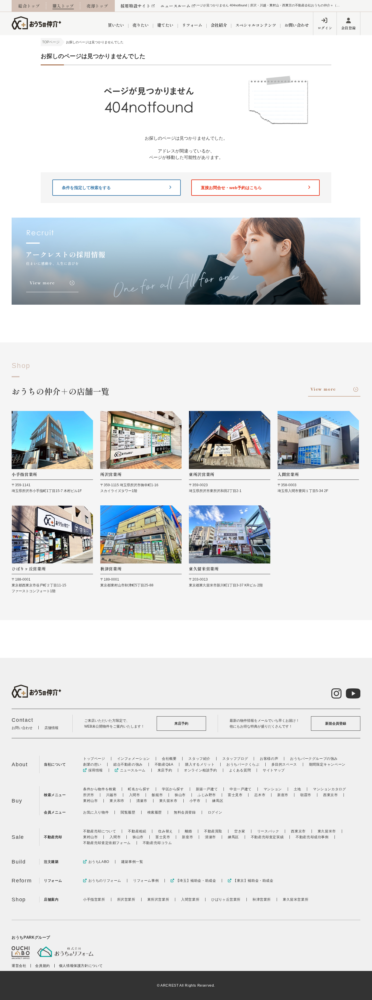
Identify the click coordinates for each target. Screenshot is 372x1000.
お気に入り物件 (96, 812)
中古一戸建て (241, 789)
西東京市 (330, 795)
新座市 (282, 795)
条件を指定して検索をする (86, 187)
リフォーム (192, 25)
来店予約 (181, 723)
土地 (297, 789)
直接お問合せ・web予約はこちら (231, 187)
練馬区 (217, 801)
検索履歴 (154, 812)
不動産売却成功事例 (312, 837)
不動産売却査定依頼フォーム (107, 843)
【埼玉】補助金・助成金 (196, 881)
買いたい (116, 25)
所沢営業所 (126, 899)
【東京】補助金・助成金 (253, 881)
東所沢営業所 (158, 899)
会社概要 (169, 759)
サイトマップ (274, 770)
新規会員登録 (335, 723)
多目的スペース (284, 764)
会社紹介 (219, 25)
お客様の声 (269, 759)
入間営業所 (190, 899)
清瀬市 (141, 801)
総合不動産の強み (128, 764)
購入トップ (63, 6)
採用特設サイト (136, 6)
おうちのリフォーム (104, 881)
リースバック (268, 831)
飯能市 (157, 795)
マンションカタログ (329, 789)
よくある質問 (240, 770)
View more (323, 389)
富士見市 (235, 795)
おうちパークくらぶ (242, 764)
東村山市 (90, 801)
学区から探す (173, 789)
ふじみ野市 (207, 795)
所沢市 (88, 795)
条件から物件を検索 (99, 789)
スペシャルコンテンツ (255, 25)
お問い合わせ (297, 25)
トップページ (94, 759)
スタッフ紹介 (199, 759)
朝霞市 (305, 795)
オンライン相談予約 (200, 770)
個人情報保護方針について (81, 966)
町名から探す (139, 789)
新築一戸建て (207, 789)
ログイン (325, 27)
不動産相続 (137, 831)
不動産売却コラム (157, 843)
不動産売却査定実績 (267, 837)
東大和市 (117, 801)
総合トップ (29, 6)
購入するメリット (199, 764)
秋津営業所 (262, 899)
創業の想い (92, 764)
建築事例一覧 (132, 862)
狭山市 (180, 795)
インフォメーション (133, 759)
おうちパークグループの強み (314, 759)
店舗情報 (51, 728)
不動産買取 (213, 831)
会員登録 (348, 27)
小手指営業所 (94, 899)
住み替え (165, 831)
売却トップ (97, 6)
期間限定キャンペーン (327, 764)
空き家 (239, 831)
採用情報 (95, 770)
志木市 (259, 795)
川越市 (111, 795)
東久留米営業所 (295, 899)
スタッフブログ (235, 759)
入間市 (134, 795)
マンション (273, 789)
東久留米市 (168, 801)
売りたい (141, 25)
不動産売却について (99, 831)
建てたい (165, 25)
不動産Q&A (164, 764)
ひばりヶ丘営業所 (226, 899)
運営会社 (19, 966)
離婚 (188, 831)
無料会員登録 (185, 812)
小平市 (195, 801)
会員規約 (42, 966)
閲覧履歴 (128, 812)
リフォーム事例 (146, 881)
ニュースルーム (175, 6)
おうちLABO (98, 862)
